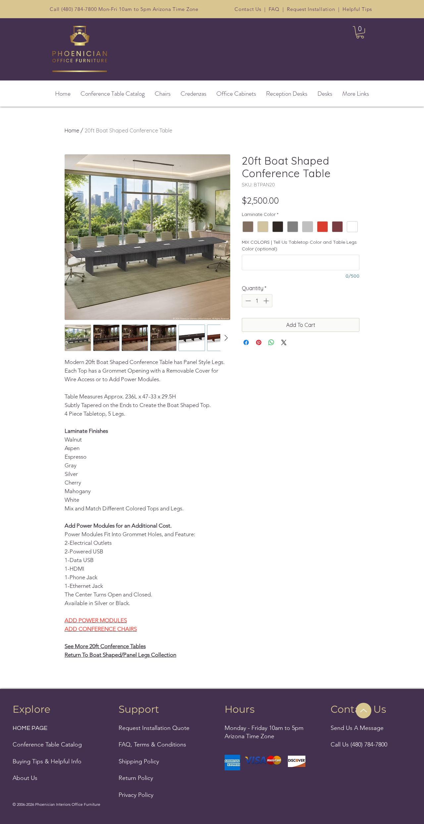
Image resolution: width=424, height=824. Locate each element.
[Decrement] (247, 300)
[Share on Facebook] (246, 342)
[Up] (363, 710)
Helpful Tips (357, 9)
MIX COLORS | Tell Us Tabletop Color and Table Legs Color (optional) (299, 245)
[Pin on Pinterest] (259, 342)
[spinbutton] (257, 300)
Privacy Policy (136, 794)
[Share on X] (284, 342)
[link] (360, 32)
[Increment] (266, 300)
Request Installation (311, 9)
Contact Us (248, 9)
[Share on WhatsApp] (271, 342)
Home (72, 130)
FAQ (274, 9)
